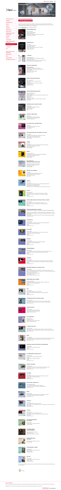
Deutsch (51, 1)
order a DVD (29, 99)
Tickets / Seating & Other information (10, 52)
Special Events (8, 29)
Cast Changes (8, 39)
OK (43, 488)
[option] (36, 10)
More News (8, 20)
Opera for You (8, 31)
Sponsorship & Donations (10, 59)
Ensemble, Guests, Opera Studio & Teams (10, 34)
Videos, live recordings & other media (10, 42)
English (47, 1)
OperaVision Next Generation (10, 46)
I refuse (46, 488)
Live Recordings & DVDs (11, 44)
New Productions (9, 22)
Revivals (7, 24)
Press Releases (8, 54)
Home (45, 1)
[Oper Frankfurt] (11, 11)
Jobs (7, 48)
